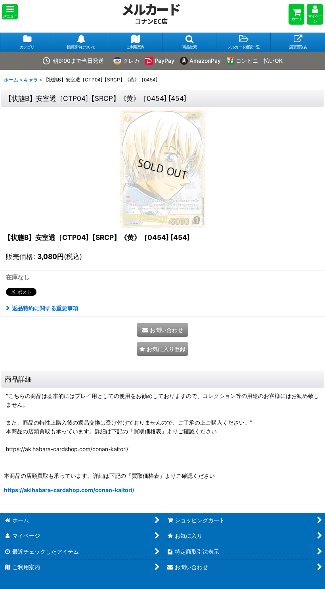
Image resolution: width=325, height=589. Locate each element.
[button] (10, 11)
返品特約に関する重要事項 (45, 308)
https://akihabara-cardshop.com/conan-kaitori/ (69, 490)
